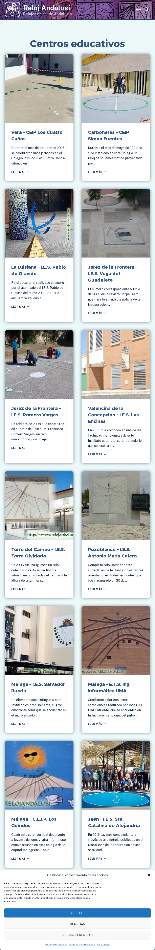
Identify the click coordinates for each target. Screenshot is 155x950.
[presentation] (39, 88)
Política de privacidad (82, 944)
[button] (149, 875)
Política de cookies (56, 944)
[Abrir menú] (138, 9)
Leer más (20, 172)
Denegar (77, 924)
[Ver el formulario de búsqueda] (146, 9)
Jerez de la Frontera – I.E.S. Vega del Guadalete (112, 273)
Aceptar (77, 913)
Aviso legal (103, 944)
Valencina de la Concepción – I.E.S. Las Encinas (113, 415)
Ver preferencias (77, 935)
